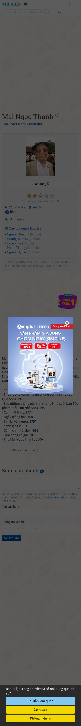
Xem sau (40, 709)
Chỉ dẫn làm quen (40, 701)
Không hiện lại (40, 718)
